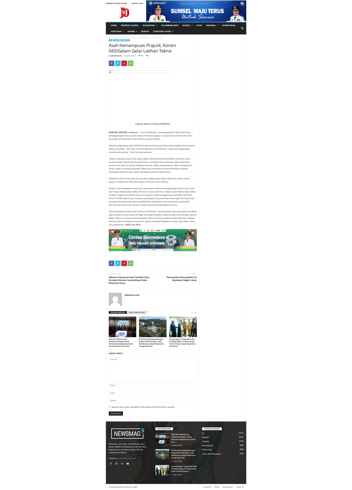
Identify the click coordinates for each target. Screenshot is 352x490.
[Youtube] (128, 464)
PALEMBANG (207, 446)
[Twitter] (118, 63)
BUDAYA (145, 31)
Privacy (216, 487)
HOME (114, 25)
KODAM (131, 31)
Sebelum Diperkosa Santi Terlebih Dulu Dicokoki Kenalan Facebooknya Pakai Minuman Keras (129, 280)
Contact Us (240, 487)
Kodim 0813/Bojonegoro (211, 454)
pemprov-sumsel (130, 25)
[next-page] (195, 312)
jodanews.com (116, 56)
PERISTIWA (116, 31)
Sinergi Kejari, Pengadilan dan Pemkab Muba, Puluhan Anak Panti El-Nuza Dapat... (184, 468)
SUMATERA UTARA (162, 31)
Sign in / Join (137, 3)
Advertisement (227, 487)
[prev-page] (192, 312)
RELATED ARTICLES (118, 312)
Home (111, 37)
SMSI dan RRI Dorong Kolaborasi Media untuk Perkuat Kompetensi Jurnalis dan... (183, 438)
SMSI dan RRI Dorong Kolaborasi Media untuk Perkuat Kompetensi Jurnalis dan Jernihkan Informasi (121, 342)
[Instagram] (117, 464)
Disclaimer (207, 487)
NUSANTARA (149, 25)
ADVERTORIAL (229, 25)
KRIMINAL (211, 25)
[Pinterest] (124, 63)
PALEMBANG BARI (169, 25)
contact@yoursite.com (127, 458)
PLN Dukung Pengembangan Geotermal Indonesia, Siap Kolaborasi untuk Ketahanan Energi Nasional (151, 342)
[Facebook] (111, 63)
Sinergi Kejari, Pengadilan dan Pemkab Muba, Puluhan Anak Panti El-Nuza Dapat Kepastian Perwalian (182, 342)
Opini (199, 25)
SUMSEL (186, 25)
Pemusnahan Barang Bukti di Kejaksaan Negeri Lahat (182, 278)
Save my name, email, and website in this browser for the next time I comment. (143, 407)
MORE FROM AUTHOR (137, 312)
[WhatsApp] (130, 63)
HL (116, 37)
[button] (242, 28)
